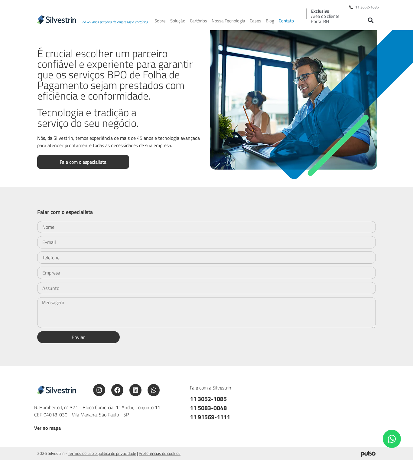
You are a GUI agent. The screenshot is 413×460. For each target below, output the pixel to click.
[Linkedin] (135, 390)
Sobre (160, 21)
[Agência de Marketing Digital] (368, 455)
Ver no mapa (47, 428)
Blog (270, 21)
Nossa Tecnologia (228, 21)
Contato (286, 21)
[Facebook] (117, 390)
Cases (255, 21)
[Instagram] (99, 390)
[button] (370, 20)
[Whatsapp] (154, 390)
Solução (177, 21)
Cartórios (198, 21)
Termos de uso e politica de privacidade (102, 453)
